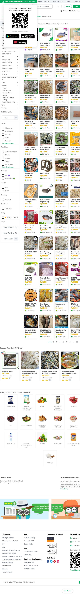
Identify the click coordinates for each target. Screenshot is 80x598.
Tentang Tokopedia (43, 1)
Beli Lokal (5, 569)
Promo (68, 1)
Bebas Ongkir (28, 544)
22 (77, 342)
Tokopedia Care (29, 562)
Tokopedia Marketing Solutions (12, 556)
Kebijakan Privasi (29, 568)
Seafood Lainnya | (13, 481)
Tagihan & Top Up (29, 538)
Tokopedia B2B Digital (9, 553)
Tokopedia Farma (7, 562)
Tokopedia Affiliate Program (11, 550)
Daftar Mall (27, 555)
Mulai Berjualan (57, 1)
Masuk (68, 6)
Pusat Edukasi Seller (31, 551)
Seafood (38, 17)
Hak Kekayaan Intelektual (10, 541)
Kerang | (2, 483)
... (73, 342)
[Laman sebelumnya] (46, 342)
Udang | (7, 483)
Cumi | (21, 481)
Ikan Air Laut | (4, 481)
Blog (3, 547)
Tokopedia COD (29, 541)
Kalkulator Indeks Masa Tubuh (11, 559)
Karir (3, 544)
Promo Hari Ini (6, 566)
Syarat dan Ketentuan (31, 565)
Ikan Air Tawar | (14, 483)
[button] (70, 11)
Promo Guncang (7, 572)
